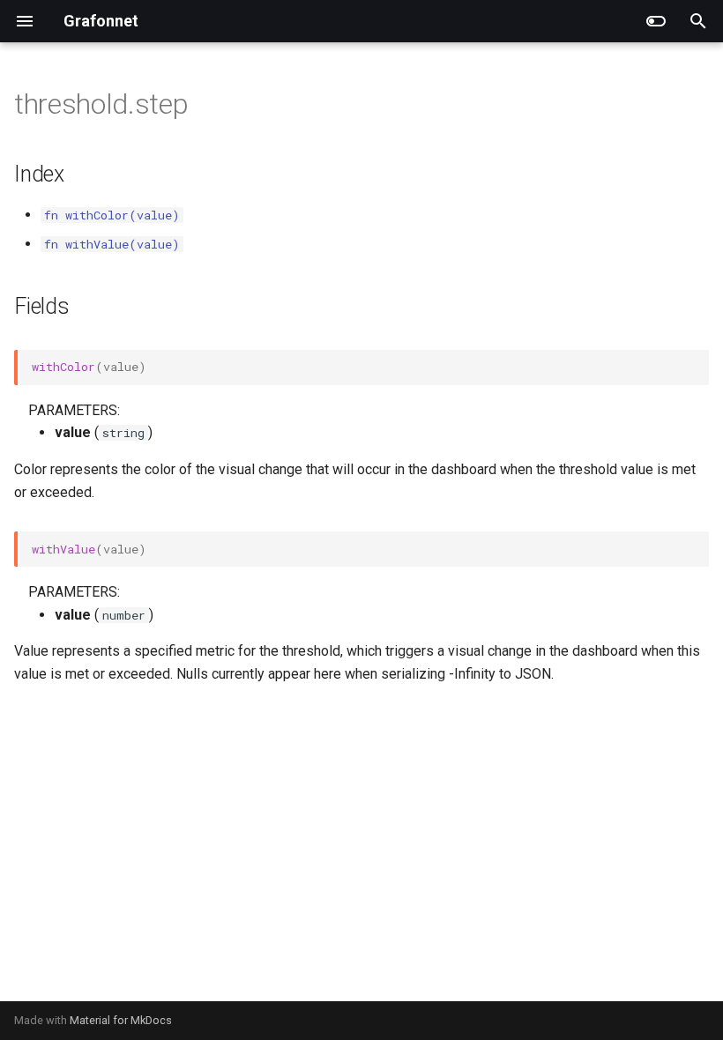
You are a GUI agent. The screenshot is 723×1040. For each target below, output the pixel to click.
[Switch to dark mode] (656, 21)
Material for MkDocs (121, 1020)
